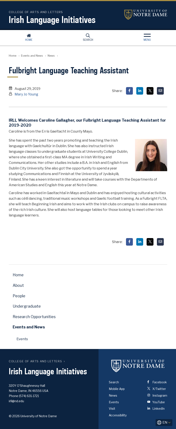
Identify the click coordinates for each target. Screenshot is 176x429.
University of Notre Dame (145, 15)
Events (22, 339)
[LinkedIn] (139, 91)
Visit (112, 408)
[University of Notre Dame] (138, 365)
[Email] (160, 91)
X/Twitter (159, 389)
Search (88, 39)
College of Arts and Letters (35, 361)
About (18, 285)
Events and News (32, 55)
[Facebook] (129, 91)
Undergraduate (27, 306)
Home (28, 39)
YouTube (158, 402)
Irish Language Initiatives (52, 19)
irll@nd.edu (16, 401)
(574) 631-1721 (29, 396)
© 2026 (14, 416)
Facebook (159, 382)
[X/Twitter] (150, 91)
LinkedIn (158, 408)
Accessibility (118, 415)
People (19, 296)
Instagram (159, 395)
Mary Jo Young (26, 94)
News (51, 55)
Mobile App (117, 389)
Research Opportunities (34, 316)
